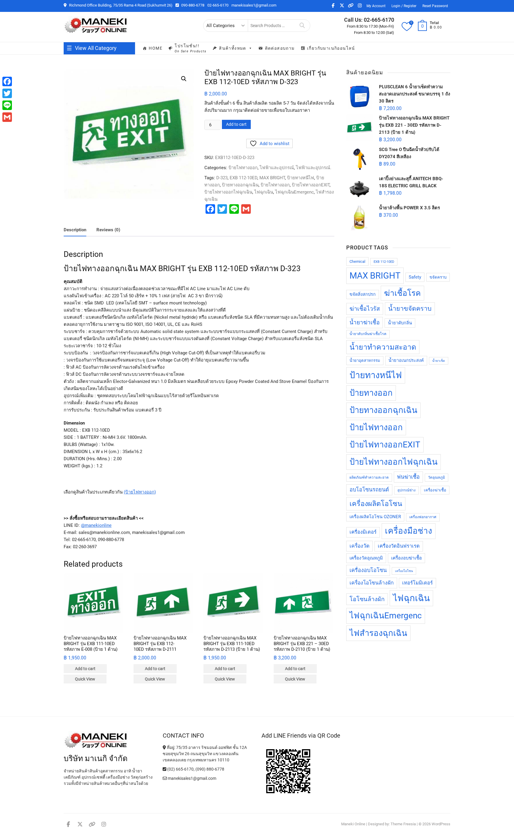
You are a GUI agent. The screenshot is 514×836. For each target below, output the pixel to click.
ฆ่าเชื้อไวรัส (365, 308)
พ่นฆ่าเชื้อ (408, 477)
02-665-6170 (217, 5)
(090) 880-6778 (209, 769)
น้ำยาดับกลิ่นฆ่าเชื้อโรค (368, 334)
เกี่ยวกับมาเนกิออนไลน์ (331, 48)
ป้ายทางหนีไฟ (300, 177)
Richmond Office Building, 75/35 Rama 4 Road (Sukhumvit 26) (120, 5)
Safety (415, 277)
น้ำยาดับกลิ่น (400, 323)
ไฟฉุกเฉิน (263, 192)
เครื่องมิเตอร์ (363, 532)
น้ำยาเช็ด (438, 361)
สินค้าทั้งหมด (232, 48)
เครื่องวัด (359, 546)
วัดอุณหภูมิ (436, 477)
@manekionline (96, 525)
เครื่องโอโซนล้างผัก (372, 583)
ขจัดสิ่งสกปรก (363, 294)
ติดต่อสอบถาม (280, 48)
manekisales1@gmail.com (253, 5)
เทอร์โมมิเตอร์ (417, 583)
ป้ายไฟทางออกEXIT (311, 185)
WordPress (441, 824)
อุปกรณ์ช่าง (406, 490)
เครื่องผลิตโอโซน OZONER (375, 516)
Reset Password (435, 6)
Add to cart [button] (85, 668)
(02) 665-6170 (180, 769)
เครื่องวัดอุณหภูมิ (366, 558)
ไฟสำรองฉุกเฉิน (378, 633)
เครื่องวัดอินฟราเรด (399, 546)
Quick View (85, 679)
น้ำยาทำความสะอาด (383, 347)
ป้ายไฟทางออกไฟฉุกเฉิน (228, 192)
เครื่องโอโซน (404, 571)
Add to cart (236, 124)
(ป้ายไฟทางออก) (140, 492)
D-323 (222, 177)
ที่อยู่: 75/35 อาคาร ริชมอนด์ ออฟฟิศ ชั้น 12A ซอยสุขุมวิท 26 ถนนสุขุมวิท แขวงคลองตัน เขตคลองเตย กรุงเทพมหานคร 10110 (205, 753)
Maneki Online (353, 824)
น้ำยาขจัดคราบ (410, 308)
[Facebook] (7, 81)
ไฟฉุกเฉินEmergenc (294, 192)
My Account (376, 6)
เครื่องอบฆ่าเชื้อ (406, 558)
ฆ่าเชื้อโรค (402, 293)
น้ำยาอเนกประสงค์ (406, 360)
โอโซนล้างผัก (367, 599)
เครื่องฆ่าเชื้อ (435, 490)
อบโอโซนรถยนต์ (369, 489)
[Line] (7, 105)
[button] (183, 78)
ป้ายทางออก (371, 393)
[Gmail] (7, 117)
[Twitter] (7, 93)
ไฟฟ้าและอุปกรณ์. (313, 167)
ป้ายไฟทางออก (243, 167)
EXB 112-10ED (243, 177)
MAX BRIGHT (272, 177)
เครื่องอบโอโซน (368, 570)
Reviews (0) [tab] (108, 229)
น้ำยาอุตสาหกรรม (365, 360)
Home (155, 48)
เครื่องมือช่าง (408, 531)
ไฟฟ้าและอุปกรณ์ (277, 167)
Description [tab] (75, 229)
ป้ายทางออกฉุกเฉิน (240, 185)
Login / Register (403, 6)
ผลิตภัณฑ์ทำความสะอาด (369, 477)
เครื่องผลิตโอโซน (376, 503)
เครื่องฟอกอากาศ (422, 517)
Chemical (357, 261)
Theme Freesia (403, 824)
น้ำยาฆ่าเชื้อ (365, 322)
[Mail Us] (165, 778)
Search (302, 26)
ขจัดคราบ (438, 277)
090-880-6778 (192, 5)
